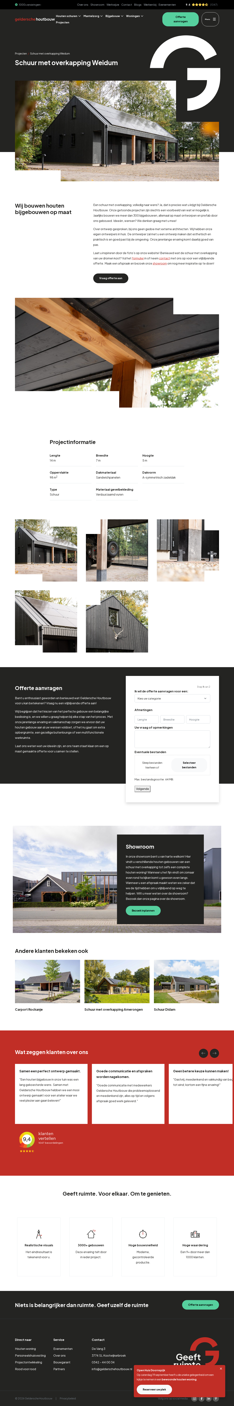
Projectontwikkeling (28, 1362)
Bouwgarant (61, 1362)
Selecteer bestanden (189, 765)
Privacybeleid (68, 1398)
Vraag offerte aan (110, 278)
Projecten (62, 22)
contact (164, 258)
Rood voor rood (25, 1369)
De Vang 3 (98, 1349)
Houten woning (25, 1349)
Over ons (82, 4)
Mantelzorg (91, 16)
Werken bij (150, 4)
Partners (59, 1369)
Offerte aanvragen (180, 19)
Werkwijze (113, 4)
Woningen (133, 16)
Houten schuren (66, 16)
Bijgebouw (112, 16)
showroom (160, 263)
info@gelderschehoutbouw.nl (112, 1369)
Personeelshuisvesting (30, 1355)
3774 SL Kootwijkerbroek (109, 1355)
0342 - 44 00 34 (103, 1362)
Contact (126, 4)
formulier (138, 258)
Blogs (137, 4)
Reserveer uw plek (154, 1389)
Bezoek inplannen (143, 910)
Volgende (142, 789)
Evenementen (167, 4)
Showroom (97, 4)
